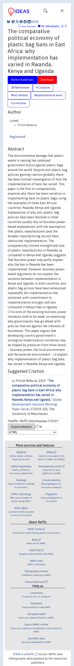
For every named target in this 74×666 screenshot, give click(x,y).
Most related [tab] (19, 95)
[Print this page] (36, 21)
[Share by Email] (33, 21)
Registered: (18, 136)
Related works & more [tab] (48, 95)
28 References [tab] (20, 87)
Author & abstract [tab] (22, 79)
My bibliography (49, 26)
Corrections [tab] (18, 103)
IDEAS (17, 654)
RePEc (30, 654)
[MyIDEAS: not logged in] (63, 26)
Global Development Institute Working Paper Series (37, 404)
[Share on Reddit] (25, 21)
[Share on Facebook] (21, 21)
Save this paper (29, 26)
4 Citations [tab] (43, 87)
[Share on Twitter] (17, 21)
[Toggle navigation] (45, 12)
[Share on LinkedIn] (29, 21)
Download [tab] (46, 79)
